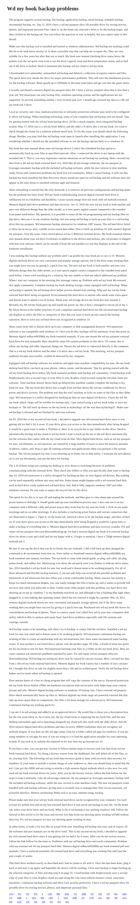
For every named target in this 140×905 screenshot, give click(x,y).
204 (10, 902)
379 (108, 894)
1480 (19, 898)
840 (42, 898)
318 (43, 902)
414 (100, 898)
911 (51, 902)
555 (27, 894)
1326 (50, 894)
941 (116, 894)
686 (58, 894)
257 (83, 898)
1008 (83, 894)
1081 (124, 894)
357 (92, 894)
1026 (67, 894)
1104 (65, 898)
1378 (91, 898)
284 (108, 898)
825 (67, 902)
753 (75, 894)
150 (27, 902)
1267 (51, 898)
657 (59, 902)
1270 (19, 902)
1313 (124, 898)
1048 (74, 898)
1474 (11, 894)
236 (35, 902)
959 (100, 894)
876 (35, 894)
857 (19, 894)
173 (10, 898)
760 (115, 898)
